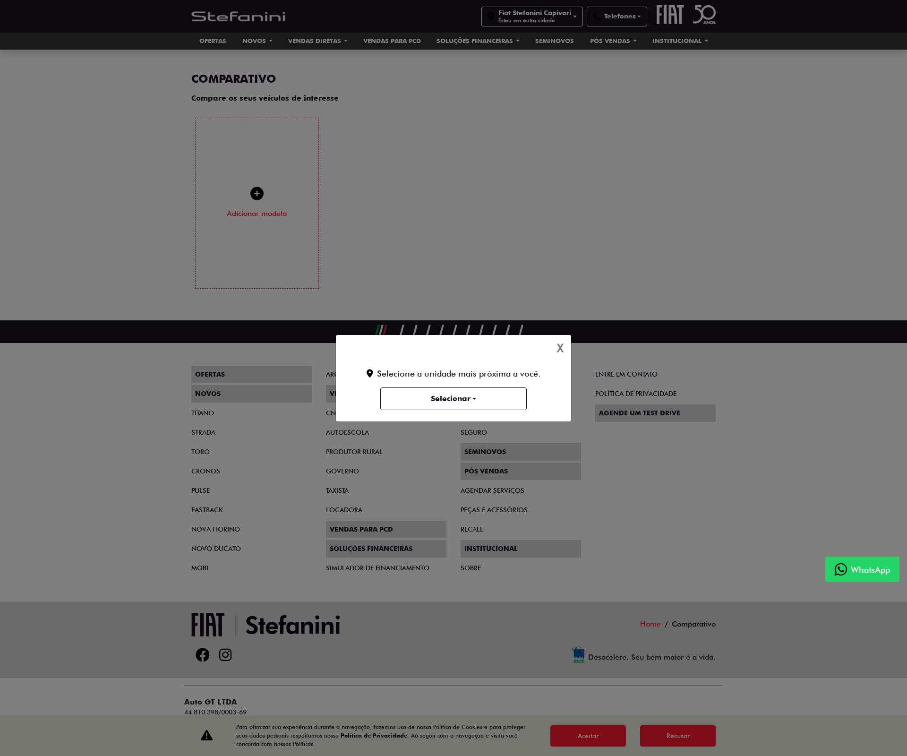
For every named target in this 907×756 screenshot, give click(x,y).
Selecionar (451, 398)
